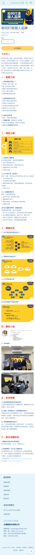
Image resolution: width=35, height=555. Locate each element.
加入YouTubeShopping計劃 (12, 510)
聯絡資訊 (21, 550)
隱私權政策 (7, 490)
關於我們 (6, 498)
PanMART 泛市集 (10, 547)
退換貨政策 (7, 482)
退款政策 (25, 547)
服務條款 (6, 486)
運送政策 (6, 494)
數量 (2, 38)
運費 (7, 35)
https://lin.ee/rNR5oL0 (15, 461)
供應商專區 (7, 514)
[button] (4, 3)
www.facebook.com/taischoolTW (21, 458)
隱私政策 (19, 547)
